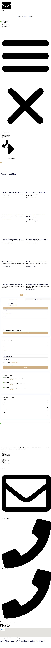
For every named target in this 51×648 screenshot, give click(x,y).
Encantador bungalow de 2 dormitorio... (18, 388)
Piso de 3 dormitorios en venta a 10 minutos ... (12, 239)
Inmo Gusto (4, 22)
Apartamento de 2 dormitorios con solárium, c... (37, 239)
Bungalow (4, 399)
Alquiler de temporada (6, 25)
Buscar (25, 367)
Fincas (5, 412)
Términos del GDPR (18, 330)
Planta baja (6, 404)
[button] (25, 80)
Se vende (3, 23)
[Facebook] (1, 625)
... (34, 195)
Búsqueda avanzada (6, 24)
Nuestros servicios (5, 23)
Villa (3, 407)
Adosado (5, 409)
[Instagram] (4, 625)
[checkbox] (3, 330)
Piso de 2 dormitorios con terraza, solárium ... (36, 192)
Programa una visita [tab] (38, 299)
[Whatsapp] (8, 625)
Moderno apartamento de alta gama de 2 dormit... (13, 215)
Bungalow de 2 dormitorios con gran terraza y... (13, 192)
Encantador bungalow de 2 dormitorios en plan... (37, 284)
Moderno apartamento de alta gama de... (18, 378)
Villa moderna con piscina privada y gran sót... (12, 284)
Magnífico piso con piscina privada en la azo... (37, 261)
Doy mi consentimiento (13, 330)
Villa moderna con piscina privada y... (17, 383)
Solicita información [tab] (13, 299)
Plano (4, 402)
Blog (2, 27)
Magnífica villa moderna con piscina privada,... (12, 261)
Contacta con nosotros (6, 26)
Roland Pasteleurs (12, 303)
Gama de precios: (6, 362)
